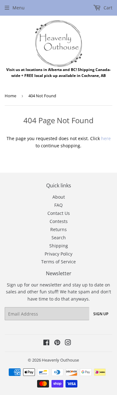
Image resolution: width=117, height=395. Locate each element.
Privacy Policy (58, 254)
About (58, 197)
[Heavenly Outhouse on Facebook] (46, 343)
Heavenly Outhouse (60, 360)
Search (58, 238)
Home (10, 96)
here (106, 138)
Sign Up (100, 314)
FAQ (58, 205)
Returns (58, 229)
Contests (59, 221)
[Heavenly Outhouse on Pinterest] (57, 343)
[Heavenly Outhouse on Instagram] (68, 343)
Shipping (58, 246)
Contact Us (58, 213)
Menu (18, 8)
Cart (107, 8)
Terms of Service (58, 262)
